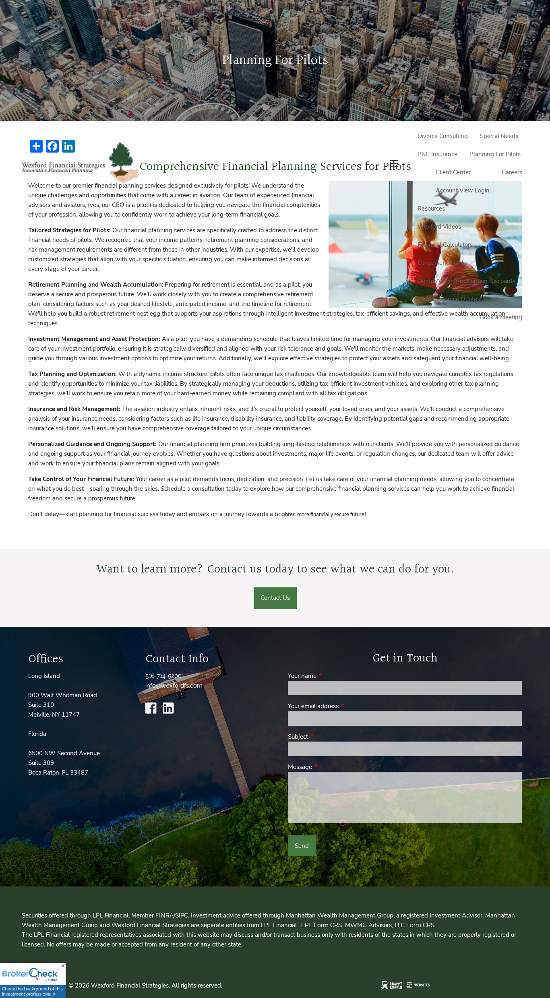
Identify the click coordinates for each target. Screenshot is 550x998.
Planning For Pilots (495, 154)
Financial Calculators (445, 245)
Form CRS (420, 925)
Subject (326, 737)
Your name (330, 676)
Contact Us (275, 598)
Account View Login (463, 190)
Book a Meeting (501, 317)
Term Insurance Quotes (449, 299)
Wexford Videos (439, 227)
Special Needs (499, 136)
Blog (498, 299)
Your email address (341, 706)
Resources (431, 209)
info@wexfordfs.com (174, 685)
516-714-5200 (163, 676)
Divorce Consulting (443, 136)
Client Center (453, 172)
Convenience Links (443, 263)
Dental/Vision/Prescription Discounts (466, 281)
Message (328, 767)
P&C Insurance (437, 154)
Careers (512, 172)
